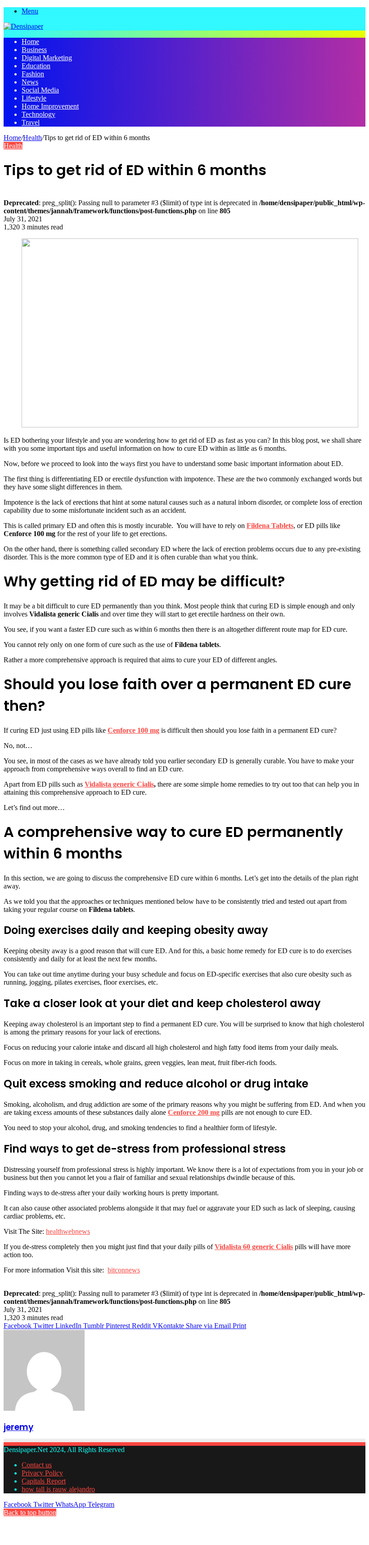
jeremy (18, 1427)
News (30, 82)
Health (32, 137)
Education (36, 66)
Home (30, 41)
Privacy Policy (42, 1473)
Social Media (40, 90)
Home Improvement (50, 106)
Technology (38, 114)
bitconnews (124, 1270)
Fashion (33, 74)
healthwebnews (68, 1231)
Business (34, 49)
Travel (31, 122)
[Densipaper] (23, 26)
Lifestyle (34, 98)
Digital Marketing (47, 58)
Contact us (37, 1465)
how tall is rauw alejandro (58, 1489)
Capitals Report (44, 1481)
